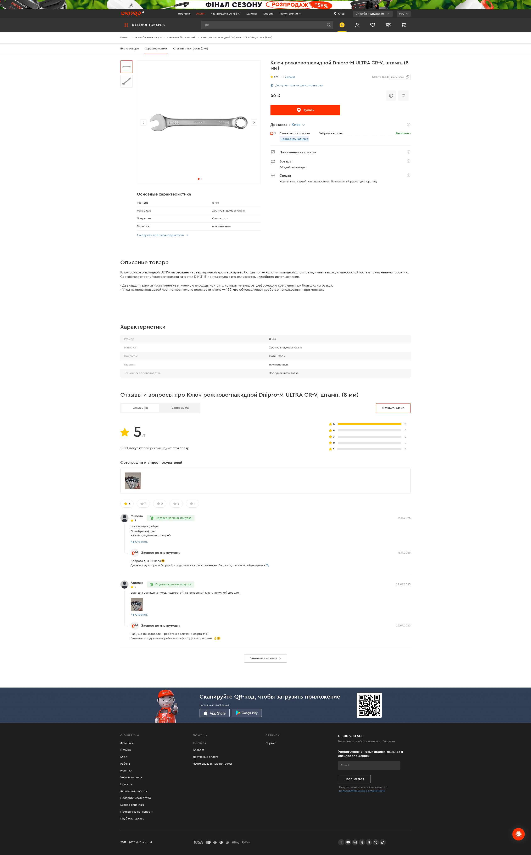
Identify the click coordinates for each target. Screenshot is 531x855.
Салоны (251, 13)
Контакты (199, 743)
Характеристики (156, 48)
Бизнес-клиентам (132, 804)
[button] (254, 122)
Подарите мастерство (135, 798)
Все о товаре (129, 48)
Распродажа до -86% (225, 13)
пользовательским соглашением (362, 791)
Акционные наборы (133, 791)
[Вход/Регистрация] (357, 25)
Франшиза (127, 743)
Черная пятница (131, 777)
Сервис (268, 13)
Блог (123, 756)
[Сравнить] (391, 95)
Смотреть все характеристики (160, 235)
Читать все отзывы (263, 658)
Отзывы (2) (140, 407)
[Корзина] (404, 25)
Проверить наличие (294, 139)
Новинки (184, 13)
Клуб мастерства (132, 818)
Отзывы (125, 750)
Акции (200, 13)
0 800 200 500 (351, 736)
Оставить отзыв (393, 408)
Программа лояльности (136, 811)
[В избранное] (403, 95)
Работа (125, 763)
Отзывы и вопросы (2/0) (190, 48)
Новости (126, 784)
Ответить (141, 541)
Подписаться (354, 779)
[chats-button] (518, 834)
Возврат (198, 750)
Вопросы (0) (180, 407)
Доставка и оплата (205, 756)
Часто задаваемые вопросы (212, 763)
